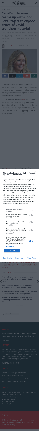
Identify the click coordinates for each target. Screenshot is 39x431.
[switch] (31, 215)
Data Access (19, 258)
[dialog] (19, 215)
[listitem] (19, 210)
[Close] (35, 173)
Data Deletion (7, 258)
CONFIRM (12, 250)
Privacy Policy (31, 258)
